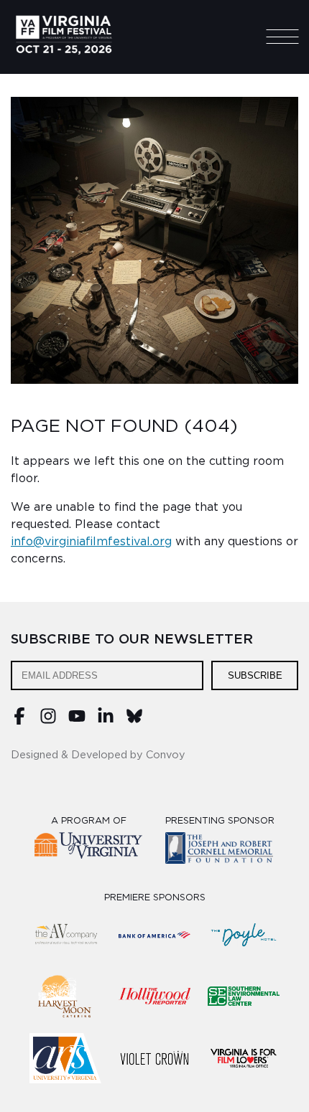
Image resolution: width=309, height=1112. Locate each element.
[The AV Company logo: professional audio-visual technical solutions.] (65, 935)
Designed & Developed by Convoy (98, 755)
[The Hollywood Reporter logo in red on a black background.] (154, 996)
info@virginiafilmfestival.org (91, 541)
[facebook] (19, 721)
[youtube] (77, 721)
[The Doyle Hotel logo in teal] (244, 935)
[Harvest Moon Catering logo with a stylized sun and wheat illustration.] (65, 996)
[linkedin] (105, 721)
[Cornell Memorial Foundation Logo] (220, 850)
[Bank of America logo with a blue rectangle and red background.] (154, 935)
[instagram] (48, 721)
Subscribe (255, 675)
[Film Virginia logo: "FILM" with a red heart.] (244, 1058)
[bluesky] (134, 721)
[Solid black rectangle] (154, 1058)
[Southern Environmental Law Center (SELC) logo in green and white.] (244, 996)
